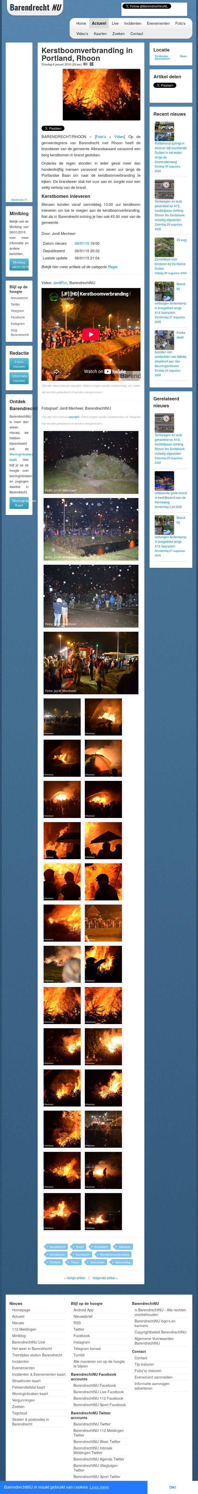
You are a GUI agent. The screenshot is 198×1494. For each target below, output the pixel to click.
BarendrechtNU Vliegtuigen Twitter (95, 1468)
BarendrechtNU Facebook (94, 1385)
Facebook (18, 317)
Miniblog (19, 1335)
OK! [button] (172, 1487)
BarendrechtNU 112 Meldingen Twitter (98, 1433)
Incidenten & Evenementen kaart (38, 1374)
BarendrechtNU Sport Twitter (96, 1476)
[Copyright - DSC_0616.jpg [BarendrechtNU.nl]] (62, 1211)
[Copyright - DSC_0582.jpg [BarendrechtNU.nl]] (62, 923)
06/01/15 (82, 243)
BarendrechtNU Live (28, 1342)
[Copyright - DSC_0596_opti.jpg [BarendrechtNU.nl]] (103, 964)
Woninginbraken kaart (30, 1393)
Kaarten (100, 33)
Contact (136, 33)
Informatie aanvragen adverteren (152, 1386)
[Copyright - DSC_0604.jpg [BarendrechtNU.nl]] (62, 1129)
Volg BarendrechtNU (20, 332)
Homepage (21, 1309)
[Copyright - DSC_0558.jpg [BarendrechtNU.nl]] (103, 717)
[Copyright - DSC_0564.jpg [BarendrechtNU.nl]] (103, 758)
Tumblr (79, 1354)
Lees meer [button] (99, 1487)
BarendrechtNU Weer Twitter (96, 1441)
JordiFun (60, 282)
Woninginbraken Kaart (20, 503)
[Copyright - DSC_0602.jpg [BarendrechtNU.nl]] (62, 1088)
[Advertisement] (23, 120)
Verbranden (97, 1262)
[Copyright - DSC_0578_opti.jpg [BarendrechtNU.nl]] (62, 882)
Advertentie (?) (19, 199)
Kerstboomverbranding (114, 1254)
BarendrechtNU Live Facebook (98, 1391)
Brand (80, 1247)
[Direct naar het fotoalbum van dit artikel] (85, 64)
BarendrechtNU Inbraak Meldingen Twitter (92, 1450)
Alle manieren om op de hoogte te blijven (99, 1364)
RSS (77, 1322)
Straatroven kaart (26, 1380)
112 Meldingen (24, 1329)
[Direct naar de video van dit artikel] (91, 64)
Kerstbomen (57, 1254)
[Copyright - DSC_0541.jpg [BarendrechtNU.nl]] (91, 596)
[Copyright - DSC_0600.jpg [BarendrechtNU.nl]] (62, 1047)
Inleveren (124, 1247)
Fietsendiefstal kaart (28, 1387)
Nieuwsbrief (19, 298)
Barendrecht (57, 1247)
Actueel (99, 23)
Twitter (15, 304)
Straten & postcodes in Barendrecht (30, 1422)
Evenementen (158, 23)
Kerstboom (82, 1254)
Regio (113, 266)
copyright (73, 417)
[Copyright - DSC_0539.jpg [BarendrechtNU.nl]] (91, 462)
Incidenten (132, 23)
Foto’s (101, 136)
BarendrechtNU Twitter (92, 1424)
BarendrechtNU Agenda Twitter (98, 1459)
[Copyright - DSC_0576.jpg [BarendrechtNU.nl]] (103, 840)
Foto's (180, 23)
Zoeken (118, 33)
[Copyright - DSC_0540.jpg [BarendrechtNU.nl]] (91, 529)
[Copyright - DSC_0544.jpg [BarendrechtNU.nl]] (91, 663)
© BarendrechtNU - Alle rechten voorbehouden (160, 1312)
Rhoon (75, 1262)
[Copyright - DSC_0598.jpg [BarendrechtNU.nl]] (62, 1005)
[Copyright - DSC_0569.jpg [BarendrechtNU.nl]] (62, 799)
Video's (82, 33)
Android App (83, 1309)
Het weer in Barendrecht (32, 1348)
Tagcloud (19, 1412)
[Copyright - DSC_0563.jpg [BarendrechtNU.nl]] (62, 758)
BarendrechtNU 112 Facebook (98, 1398)
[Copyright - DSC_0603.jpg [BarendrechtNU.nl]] (103, 1088)
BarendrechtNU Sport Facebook (99, 1404)
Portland (55, 1262)
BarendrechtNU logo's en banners (155, 1323)
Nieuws (18, 1322)
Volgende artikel (104, 1278)
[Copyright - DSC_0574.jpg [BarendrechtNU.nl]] (62, 840)
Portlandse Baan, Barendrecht (171, 57)
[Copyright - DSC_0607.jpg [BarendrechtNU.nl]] (103, 1129)
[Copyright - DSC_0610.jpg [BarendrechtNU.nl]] (62, 1170)
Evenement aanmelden (153, 1377)
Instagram (18, 323)
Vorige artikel (76, 1278)
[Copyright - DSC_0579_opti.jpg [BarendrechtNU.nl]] (103, 882)
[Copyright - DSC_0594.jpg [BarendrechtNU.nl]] (62, 964)
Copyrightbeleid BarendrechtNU (160, 1332)
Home (81, 23)
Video (119, 136)
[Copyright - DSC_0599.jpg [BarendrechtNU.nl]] (103, 1005)
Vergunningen (23, 1400)
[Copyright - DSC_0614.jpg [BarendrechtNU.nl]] (103, 1170)
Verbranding (122, 1262)
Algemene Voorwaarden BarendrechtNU (154, 1341)
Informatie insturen (19, 378)
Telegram (17, 310)
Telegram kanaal (87, 1348)
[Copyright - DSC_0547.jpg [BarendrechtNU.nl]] (62, 717)
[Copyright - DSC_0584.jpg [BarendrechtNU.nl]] (103, 923)
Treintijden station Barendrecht (37, 1354)
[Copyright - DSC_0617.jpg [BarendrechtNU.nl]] (103, 1211)
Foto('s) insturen (148, 1370)
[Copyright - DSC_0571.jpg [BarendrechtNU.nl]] (103, 799)
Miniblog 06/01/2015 (20, 264)
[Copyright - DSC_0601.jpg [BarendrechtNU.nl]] (103, 1047)
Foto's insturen (19, 364)
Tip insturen (144, 1364)
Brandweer (101, 1247)
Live (115, 23)
